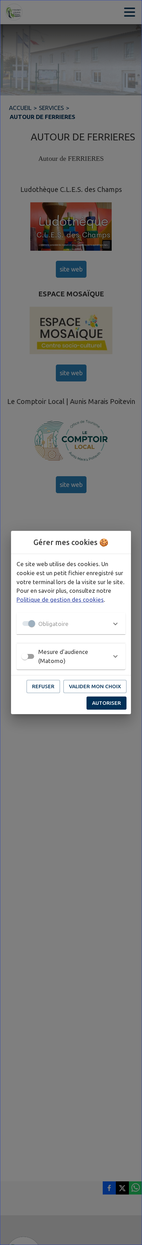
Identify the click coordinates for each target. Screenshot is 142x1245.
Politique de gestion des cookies (60, 599)
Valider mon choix (95, 686)
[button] (71, 623)
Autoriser (106, 703)
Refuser (43, 686)
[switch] (24, 656)
